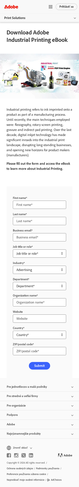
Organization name (25, 295)
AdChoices (56, 479)
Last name (19, 214)
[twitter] (23, 455)
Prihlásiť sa (66, 6)
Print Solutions (14, 18)
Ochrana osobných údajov (20, 468)
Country (18, 328)
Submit (39, 366)
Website (18, 312)
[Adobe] (11, 6)
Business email (22, 230)
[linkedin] (31, 455)
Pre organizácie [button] (16, 405)
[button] (50, 6)
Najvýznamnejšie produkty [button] (24, 433)
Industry (18, 263)
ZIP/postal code (23, 344)
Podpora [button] (12, 415)
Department (20, 279)
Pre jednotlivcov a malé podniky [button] (27, 387)
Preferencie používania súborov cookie (26, 474)
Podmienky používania (47, 468)
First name (19, 198)
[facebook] (9, 455)
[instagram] (16, 455)
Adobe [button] (11, 424)
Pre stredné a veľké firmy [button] (22, 396)
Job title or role (22, 247)
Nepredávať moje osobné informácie (25, 479)
